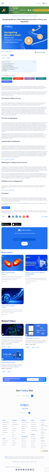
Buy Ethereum (34, 438)
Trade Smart (5, 442)
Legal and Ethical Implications (8, 66)
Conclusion (5, 70)
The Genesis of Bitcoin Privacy (8, 63)
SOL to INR (24, 442)
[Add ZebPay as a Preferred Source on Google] (40, 52)
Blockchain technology (10, 159)
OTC (3, 434)
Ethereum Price (24, 426)
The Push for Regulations (7, 65)
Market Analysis (34, 426)
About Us (42, 422)
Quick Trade (14, 438)
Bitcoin (15, 105)
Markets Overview (25, 422)
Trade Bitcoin (5, 426)
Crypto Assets (33, 428)
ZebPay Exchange (6, 422)
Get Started (38, 3)
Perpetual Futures (15, 424)
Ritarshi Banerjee (9, 51)
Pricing (13, 436)
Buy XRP (32, 442)
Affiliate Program (44, 429)
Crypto (8, 57)
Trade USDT (5, 430)
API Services (5, 424)
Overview (14, 422)
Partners (42, 447)
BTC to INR (24, 438)
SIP (12, 426)
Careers (42, 427)
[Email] (23, 216)
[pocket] (27, 216)
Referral (13, 444)
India (44, 3)
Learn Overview (5, 440)
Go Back (46, 216)
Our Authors (33, 424)
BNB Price (23, 428)
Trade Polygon (5, 432)
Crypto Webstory (34, 430)
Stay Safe (42, 435)
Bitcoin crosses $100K (10, 190)
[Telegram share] (20, 216)
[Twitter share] (9, 216)
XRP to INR (24, 444)
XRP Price (23, 430)
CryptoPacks (14, 428)
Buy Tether (33, 440)
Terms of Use (43, 443)
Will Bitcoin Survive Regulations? (9, 69)
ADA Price (23, 432)
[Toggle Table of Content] (33, 62)
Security (13, 434)
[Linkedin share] (16, 216)
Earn (13, 432)
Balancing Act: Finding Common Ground (10, 67)
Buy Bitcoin (33, 436)
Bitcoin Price (24, 424)
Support (13, 440)
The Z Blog (33, 422)
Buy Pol (32, 444)
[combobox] (18, 396)
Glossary (4, 444)
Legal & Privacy (43, 445)
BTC (3, 57)
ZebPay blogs (26, 203)
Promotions (14, 442)
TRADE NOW (6, 207)
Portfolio (13, 430)
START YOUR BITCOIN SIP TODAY (41, 10)
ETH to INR (24, 440)
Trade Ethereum (5, 428)
